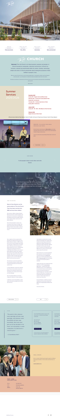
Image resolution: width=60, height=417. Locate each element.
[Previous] (5, 160)
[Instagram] (50, 415)
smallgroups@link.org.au (37, 363)
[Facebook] (48, 415)
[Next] (54, 160)
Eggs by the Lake (42, 258)
